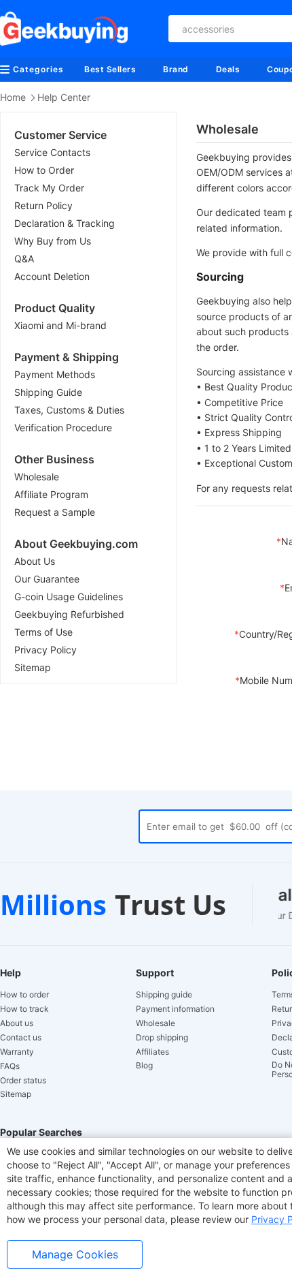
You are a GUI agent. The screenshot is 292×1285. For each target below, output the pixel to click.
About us (16, 1023)
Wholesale (36, 476)
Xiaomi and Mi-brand (60, 325)
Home (13, 97)
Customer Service (60, 135)
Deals (228, 69)
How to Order (44, 170)
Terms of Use (43, 632)
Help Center (63, 97)
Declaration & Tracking (64, 223)
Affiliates (152, 1052)
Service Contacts (52, 152)
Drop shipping (162, 1037)
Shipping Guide (48, 392)
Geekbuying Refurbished (69, 614)
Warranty (17, 1052)
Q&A (24, 258)
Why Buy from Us (52, 241)
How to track (24, 1009)
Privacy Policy (45, 649)
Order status (23, 1080)
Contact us (20, 1037)
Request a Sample (54, 512)
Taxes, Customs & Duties (69, 410)
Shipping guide (164, 995)
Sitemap (32, 667)
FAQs (10, 1066)
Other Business (54, 459)
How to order (24, 995)
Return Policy (43, 205)
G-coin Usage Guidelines (68, 596)
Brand (176, 69)
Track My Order (49, 187)
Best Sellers (110, 69)
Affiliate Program (51, 494)
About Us (34, 561)
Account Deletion (52, 276)
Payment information (175, 1009)
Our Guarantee (46, 579)
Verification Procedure (63, 427)
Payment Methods (54, 374)
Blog (144, 1065)
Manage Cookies (75, 1254)
